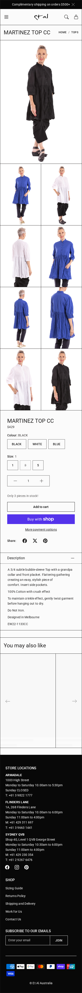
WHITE (37, 444)
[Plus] (41, 481)
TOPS (74, 32)
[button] (8, 17)
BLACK (17, 444)
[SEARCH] (66, 17)
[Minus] (15, 481)
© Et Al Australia (41, 983)
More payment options (41, 529)
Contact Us (13, 919)
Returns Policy (15, 896)
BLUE (56, 444)
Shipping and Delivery (20, 903)
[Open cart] (76, 17)
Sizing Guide (14, 888)
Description (16, 558)
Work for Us (13, 911)
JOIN (58, 940)
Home (63, 32)
